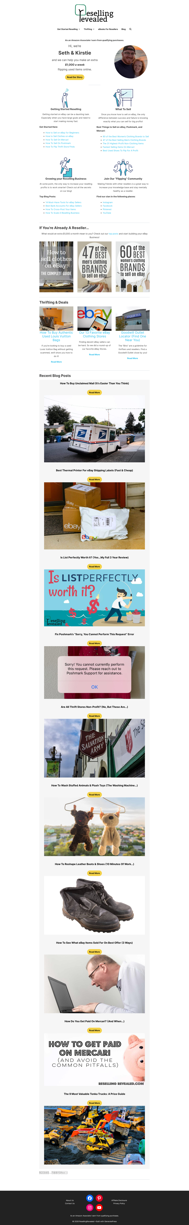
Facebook (107, 206)
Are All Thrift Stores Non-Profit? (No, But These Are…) (94, 706)
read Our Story (74, 77)
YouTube (107, 213)
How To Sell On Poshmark (58, 143)
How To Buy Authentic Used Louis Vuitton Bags (56, 336)
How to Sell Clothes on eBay (59, 136)
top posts (113, 233)
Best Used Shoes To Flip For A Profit (120, 150)
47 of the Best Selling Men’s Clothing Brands (124, 140)
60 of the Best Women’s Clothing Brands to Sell (126, 136)
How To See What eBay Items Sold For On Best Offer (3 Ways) (94, 942)
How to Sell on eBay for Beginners (62, 132)
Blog (123, 29)
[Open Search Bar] (130, 29)
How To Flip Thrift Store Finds (60, 146)
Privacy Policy (119, 1203)
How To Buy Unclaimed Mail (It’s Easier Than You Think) (94, 383)
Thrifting (88, 29)
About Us (70, 1200)
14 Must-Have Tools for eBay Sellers (63, 202)
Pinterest (107, 209)
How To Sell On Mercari (57, 140)
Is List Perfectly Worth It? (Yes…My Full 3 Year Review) (94, 557)
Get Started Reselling (67, 29)
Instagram (108, 202)
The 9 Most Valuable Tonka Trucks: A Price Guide (94, 1093)
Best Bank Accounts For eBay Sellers (64, 206)
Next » (64, 1172)
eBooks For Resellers (108, 29)
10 (59, 1172)
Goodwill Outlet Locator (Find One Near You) (132, 336)
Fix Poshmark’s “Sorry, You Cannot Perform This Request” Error (94, 634)
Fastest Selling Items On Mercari (118, 147)
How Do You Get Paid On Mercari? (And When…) (95, 1021)
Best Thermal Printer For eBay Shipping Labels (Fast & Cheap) (94, 470)
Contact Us (70, 1203)
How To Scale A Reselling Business (62, 213)
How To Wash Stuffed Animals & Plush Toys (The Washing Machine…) (94, 785)
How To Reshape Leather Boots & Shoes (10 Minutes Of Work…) (94, 864)
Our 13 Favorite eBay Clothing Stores (94, 334)
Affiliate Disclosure (119, 1200)
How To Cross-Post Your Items (61, 209)
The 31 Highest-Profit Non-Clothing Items (123, 143)
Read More (132, 358)
